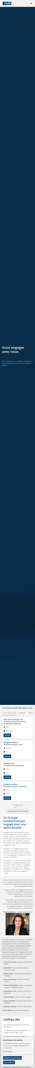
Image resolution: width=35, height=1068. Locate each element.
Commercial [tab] (21, 713)
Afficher (7, 735)
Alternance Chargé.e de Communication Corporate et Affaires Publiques (14, 721)
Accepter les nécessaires (12, 1058)
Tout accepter (9, 1062)
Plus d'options (7, 1051)
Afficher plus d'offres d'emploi (17, 811)
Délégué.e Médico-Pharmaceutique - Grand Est (15, 785)
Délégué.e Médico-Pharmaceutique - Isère (13, 743)
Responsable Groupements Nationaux (13, 764)
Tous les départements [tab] (9, 713)
